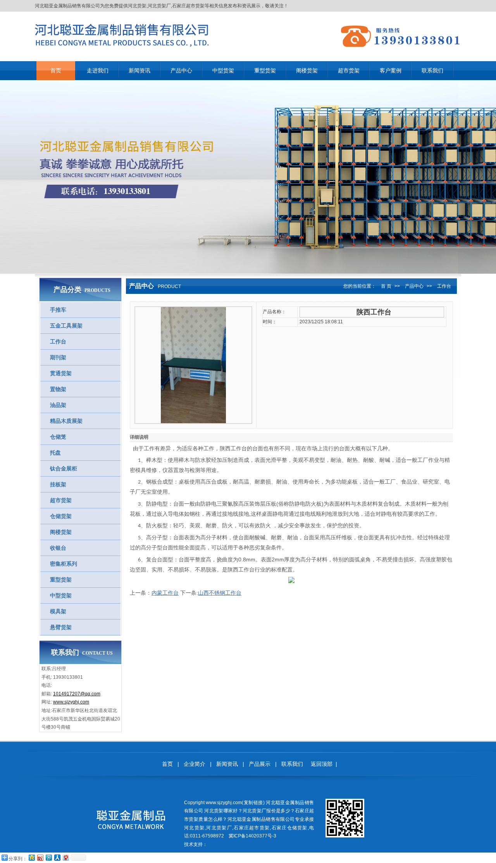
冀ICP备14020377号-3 (252, 836)
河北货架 (137, 6)
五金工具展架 (66, 326)
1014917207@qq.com (76, 694)
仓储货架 (61, 516)
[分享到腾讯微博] (48, 857)
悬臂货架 (61, 627)
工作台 (58, 341)
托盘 (55, 453)
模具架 (58, 611)
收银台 (58, 548)
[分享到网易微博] (65, 857)
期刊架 (58, 357)
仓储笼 (58, 437)
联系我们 (292, 764)
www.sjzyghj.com (71, 702)
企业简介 (194, 764)
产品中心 (414, 286)
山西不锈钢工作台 (219, 593)
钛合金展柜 (63, 468)
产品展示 (259, 764)
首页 (167, 764)
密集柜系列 (63, 564)
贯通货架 (61, 373)
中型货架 (61, 595)
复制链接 (253, 802)
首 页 (386, 286)
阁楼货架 (61, 532)
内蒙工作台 (165, 593)
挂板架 (58, 484)
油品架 (58, 405)
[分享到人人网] (57, 857)
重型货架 (61, 579)
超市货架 (61, 500)
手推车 (58, 310)
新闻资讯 (227, 764)
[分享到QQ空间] (31, 857)
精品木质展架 (66, 421)
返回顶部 (321, 764)
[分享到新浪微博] (40, 857)
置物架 (58, 389)
